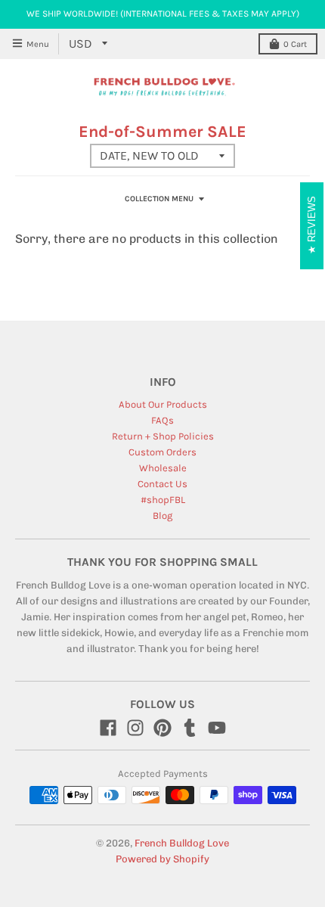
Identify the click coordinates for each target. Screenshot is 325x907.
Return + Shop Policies (163, 436)
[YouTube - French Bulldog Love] (217, 728)
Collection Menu (159, 198)
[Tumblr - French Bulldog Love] (190, 728)
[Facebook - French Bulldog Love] (108, 728)
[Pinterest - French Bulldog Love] (162, 728)
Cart (295, 44)
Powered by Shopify (162, 859)
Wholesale (163, 468)
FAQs (162, 420)
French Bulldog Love (182, 843)
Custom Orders (162, 452)
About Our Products (163, 404)
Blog (162, 515)
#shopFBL (163, 499)
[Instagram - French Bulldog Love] (135, 728)
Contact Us (162, 483)
